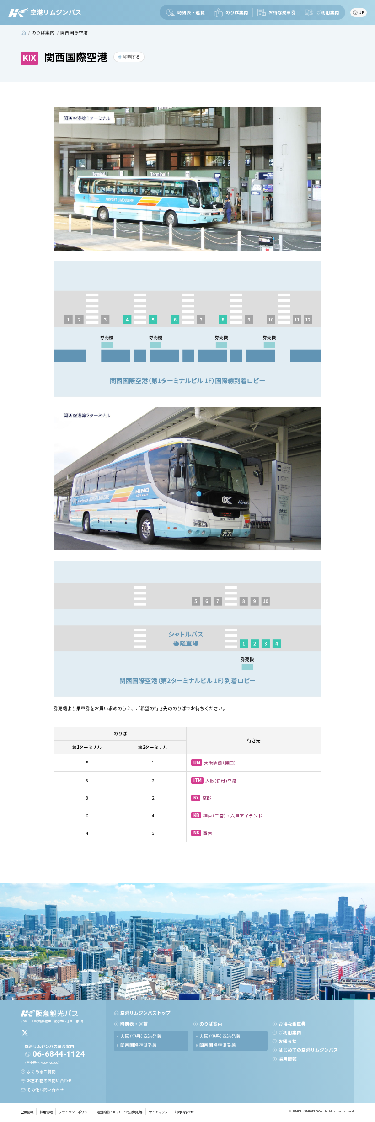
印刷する (131, 56)
